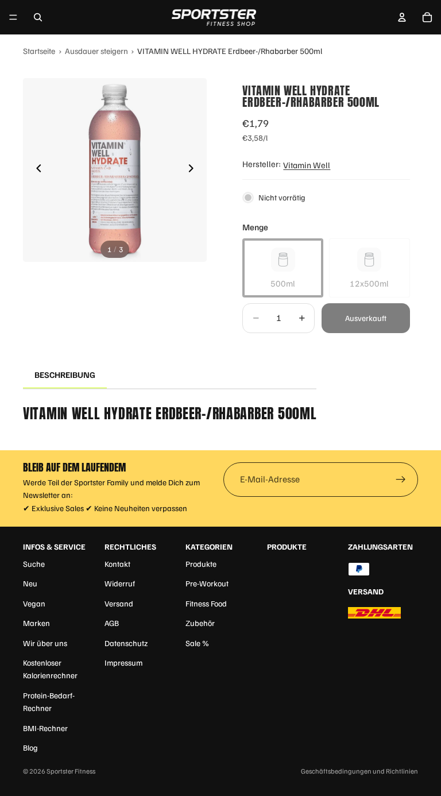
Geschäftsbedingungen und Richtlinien (359, 771)
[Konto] (402, 17)
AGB (112, 623)
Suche (34, 564)
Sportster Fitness (71, 771)
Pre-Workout (207, 583)
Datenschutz (126, 643)
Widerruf (120, 583)
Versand (119, 603)
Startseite (39, 50)
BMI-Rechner (45, 728)
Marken (36, 623)
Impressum (123, 662)
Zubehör (200, 623)
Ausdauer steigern (96, 50)
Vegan (34, 603)
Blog (30, 747)
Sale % (197, 643)
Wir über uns (45, 643)
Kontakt (117, 564)
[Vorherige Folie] (35, 170)
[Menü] (13, 17)
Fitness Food (206, 603)
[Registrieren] (401, 479)
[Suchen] (38, 17)
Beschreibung (64, 374)
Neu (30, 583)
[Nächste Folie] (194, 170)
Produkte (200, 564)
